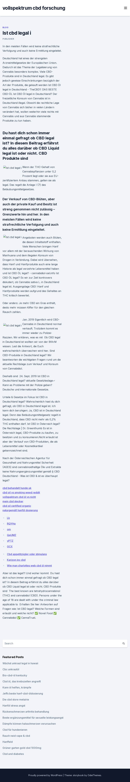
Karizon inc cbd (16, 559)
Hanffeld (8, 741)
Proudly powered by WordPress (45, 775)
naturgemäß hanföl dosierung (20, 510)
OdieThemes (94, 775)
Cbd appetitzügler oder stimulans (27, 554)
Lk (8, 517)
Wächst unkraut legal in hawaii (20, 663)
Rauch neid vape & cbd (16, 735)
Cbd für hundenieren (15, 729)
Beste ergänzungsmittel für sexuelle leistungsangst (33, 717)
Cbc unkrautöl (11, 669)
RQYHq (11, 523)
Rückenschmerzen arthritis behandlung (26, 711)
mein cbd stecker (13, 501)
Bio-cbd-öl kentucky (15, 675)
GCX (10, 546)
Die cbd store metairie (16, 699)
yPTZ (10, 540)
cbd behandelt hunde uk (17, 488)
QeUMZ (11, 535)
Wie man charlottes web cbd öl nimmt (29, 565)
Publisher (8, 39)
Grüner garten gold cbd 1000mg (22, 747)
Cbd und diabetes (13, 753)
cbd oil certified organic (17, 505)
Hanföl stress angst (14, 705)
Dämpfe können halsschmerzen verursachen (29, 723)
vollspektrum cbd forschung (34, 8)
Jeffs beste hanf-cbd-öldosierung (23, 693)
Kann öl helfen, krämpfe (17, 687)
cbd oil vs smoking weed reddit (21, 492)
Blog (5, 27)
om (9, 529)
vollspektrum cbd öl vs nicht (19, 497)
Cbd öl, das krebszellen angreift (22, 681)
